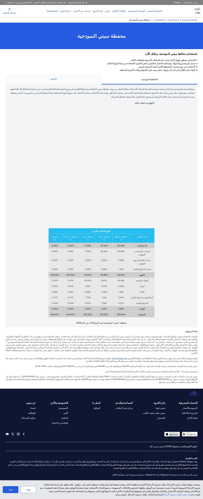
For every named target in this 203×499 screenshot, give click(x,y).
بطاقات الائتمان (119, 11)
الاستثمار (161, 418)
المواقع (97, 408)
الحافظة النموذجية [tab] (149, 79)
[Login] (9, 9)
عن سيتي (31, 402)
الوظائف (32, 413)
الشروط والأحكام (189, 413)
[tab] (136, 11)
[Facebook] (23, 434)
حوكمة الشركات (28, 418)
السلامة (64, 418)
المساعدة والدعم (124, 402)
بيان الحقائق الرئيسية (76, 2)
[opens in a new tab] (189, 434)
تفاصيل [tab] (53, 79)
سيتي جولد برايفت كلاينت (154, 413)
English (177, 2)
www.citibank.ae (119, 358)
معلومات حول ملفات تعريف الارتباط (179, 494)
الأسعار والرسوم (22, 2)
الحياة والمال (52, 11)
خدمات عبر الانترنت (81, 11)
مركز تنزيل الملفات (124, 408)
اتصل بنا (9, 2)
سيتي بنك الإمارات (190, 2)
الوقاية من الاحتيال (60, 423)
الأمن (65, 413)
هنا (160, 382)
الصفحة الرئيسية (154, 11)
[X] (12, 434)
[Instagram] (18, 434)
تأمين (107, 11)
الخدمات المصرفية (136, 11)
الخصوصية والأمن (59, 402)
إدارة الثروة (98, 11)
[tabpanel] (101, 205)
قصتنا (33, 408)
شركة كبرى (65, 11)
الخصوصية (63, 408)
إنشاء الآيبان (192, 418)
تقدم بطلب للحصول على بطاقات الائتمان (50, 2)
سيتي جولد (160, 408)
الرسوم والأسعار (190, 408)
